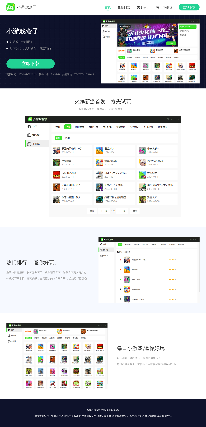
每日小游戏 (164, 7)
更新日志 (123, 7)
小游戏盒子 (27, 7)
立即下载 (189, 7)
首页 (108, 7)
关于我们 (143, 7)
